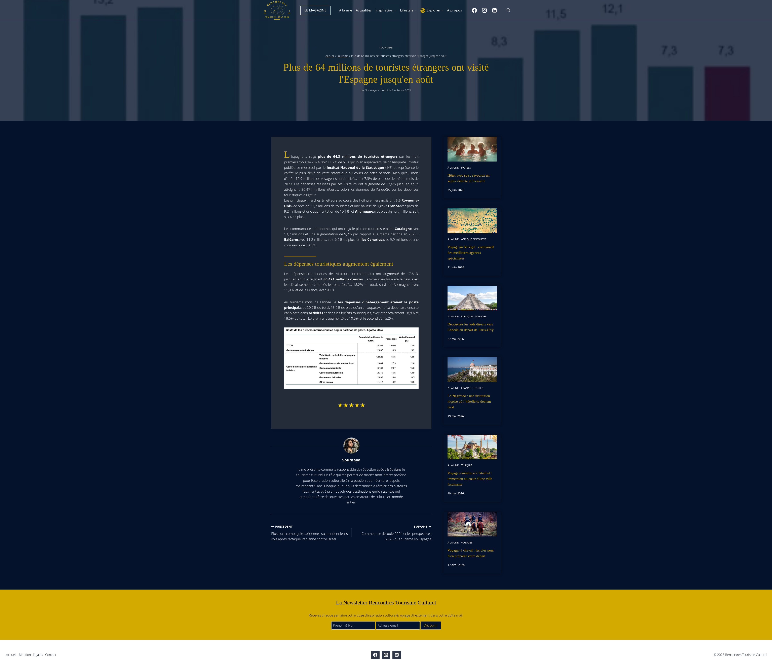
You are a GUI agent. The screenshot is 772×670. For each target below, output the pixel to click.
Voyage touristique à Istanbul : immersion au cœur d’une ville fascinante (470, 478)
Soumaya (371, 90)
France (466, 388)
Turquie (466, 465)
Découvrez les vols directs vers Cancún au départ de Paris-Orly (471, 327)
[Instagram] (484, 10)
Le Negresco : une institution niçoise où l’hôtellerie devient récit (469, 401)
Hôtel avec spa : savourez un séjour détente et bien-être (469, 178)
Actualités (364, 10)
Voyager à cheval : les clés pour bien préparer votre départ (471, 553)
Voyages (480, 316)
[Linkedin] (494, 10)
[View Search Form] (508, 10)
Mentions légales (31, 655)
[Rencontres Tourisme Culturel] (277, 10)
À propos (454, 10)
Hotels (466, 167)
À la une (345, 10)
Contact (50, 655)
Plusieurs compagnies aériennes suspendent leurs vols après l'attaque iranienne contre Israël (309, 533)
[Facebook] (474, 10)
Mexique (467, 316)
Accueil (329, 56)
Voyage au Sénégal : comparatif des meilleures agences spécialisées (471, 252)
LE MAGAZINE (315, 10)
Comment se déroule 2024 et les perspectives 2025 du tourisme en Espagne (396, 533)
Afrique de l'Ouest (473, 239)
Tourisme (386, 47)
